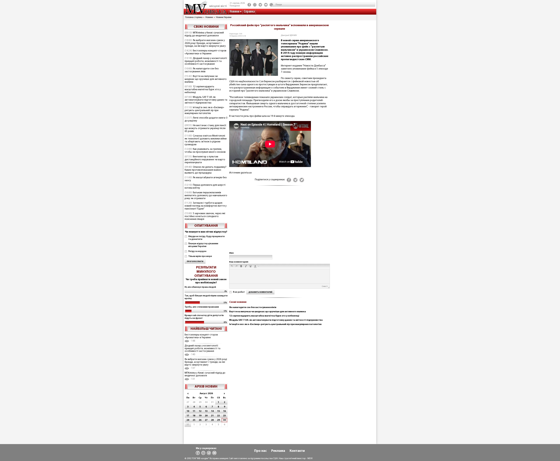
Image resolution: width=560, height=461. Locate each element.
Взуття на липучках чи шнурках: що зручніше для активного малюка (205, 79)
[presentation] (232, 266)
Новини (234, 12)
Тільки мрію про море (200, 256)
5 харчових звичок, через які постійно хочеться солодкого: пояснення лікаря (205, 216)
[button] (232, 266)
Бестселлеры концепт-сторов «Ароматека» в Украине (205, 52)
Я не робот (239, 292)
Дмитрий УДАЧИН (289, 35)
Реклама (278, 451)
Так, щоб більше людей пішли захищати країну (206, 297)
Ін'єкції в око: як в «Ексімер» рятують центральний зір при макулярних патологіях (204, 110)
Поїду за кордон (197, 251)
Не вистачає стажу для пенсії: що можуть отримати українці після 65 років (205, 128)
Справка (249, 12)
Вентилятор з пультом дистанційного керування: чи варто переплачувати (205, 159)
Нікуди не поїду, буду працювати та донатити (206, 237)
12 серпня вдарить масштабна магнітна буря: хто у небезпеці (203, 89)
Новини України (223, 17)
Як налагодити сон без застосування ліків (202, 70)
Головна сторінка (193, 17)
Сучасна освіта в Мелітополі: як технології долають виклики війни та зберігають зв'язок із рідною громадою (206, 140)
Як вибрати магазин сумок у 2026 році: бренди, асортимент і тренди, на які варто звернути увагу (205, 43)
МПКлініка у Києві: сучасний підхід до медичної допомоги (204, 34)
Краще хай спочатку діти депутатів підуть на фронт (204, 316)
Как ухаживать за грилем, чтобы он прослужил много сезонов (205, 150)
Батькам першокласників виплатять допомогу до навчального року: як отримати (206, 195)
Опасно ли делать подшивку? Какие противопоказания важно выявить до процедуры (205, 170)
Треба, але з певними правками (202, 307)
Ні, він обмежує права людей (200, 287)
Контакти (297, 451)
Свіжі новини (206, 27)
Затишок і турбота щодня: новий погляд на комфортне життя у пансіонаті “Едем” (205, 206)
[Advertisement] (279, 222)
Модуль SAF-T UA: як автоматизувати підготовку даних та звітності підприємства (206, 100)
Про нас (260, 451)
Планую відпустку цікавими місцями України (203, 245)
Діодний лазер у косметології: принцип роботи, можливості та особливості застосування (206, 61)
